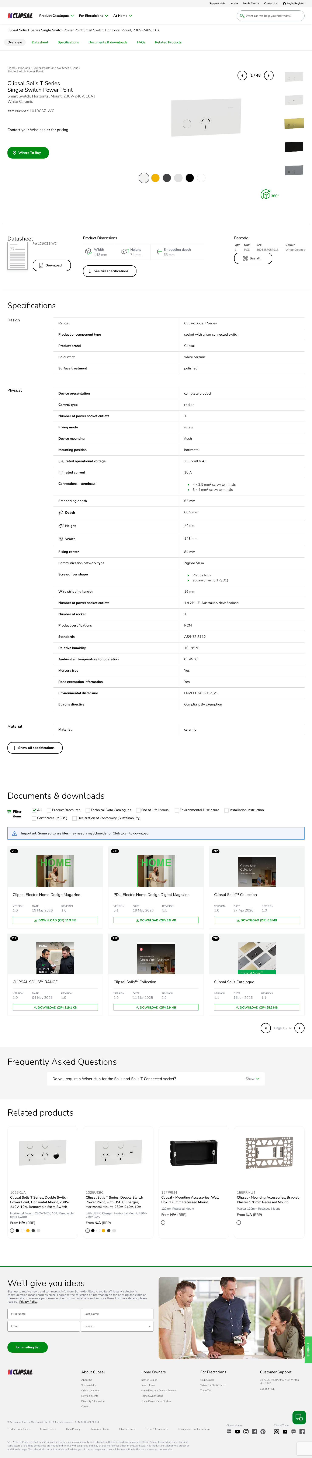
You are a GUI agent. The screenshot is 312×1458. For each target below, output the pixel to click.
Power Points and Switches (50, 68)
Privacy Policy (28, 1301)
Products (24, 68)
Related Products (168, 42)
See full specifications (111, 271)
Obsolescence (127, 1429)
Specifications (68, 42)
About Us (86, 1380)
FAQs (141, 42)
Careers (85, 1406)
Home (11, 68)
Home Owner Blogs (152, 1396)
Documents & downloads (108, 42)
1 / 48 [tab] (255, 75)
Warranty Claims (99, 1429)
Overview (14, 42)
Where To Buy (29, 152)
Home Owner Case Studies (156, 1401)
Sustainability (89, 1385)
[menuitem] (56, 15)
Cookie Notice (48, 1429)
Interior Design (149, 1380)
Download (53, 265)
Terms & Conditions (156, 1429)
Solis (75, 68)
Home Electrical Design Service (158, 1390)
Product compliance (18, 1429)
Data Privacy (73, 1429)
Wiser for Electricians (212, 1385)
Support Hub (267, 1389)
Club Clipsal (207, 1380)
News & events (89, 1396)
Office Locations (90, 1390)
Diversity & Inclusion (93, 1401)
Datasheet (40, 42)
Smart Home (148, 1385)
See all (255, 258)
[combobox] (117, 1326)
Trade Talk (206, 1390)
